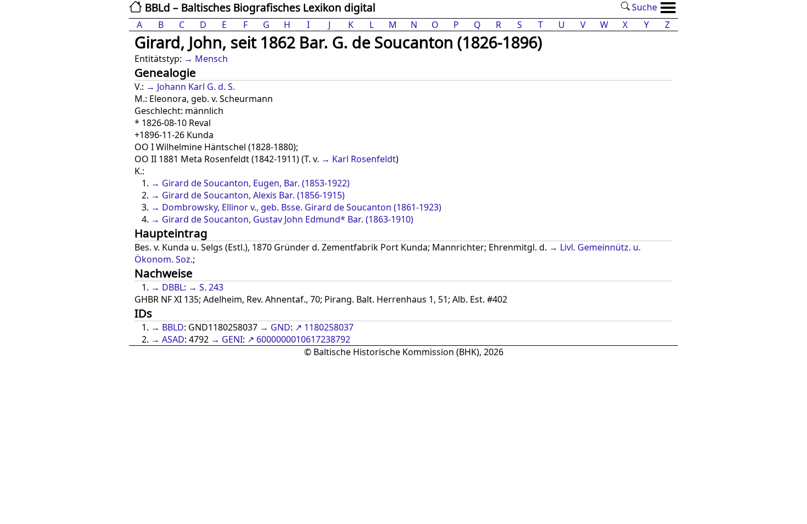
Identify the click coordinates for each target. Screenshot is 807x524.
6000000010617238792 (303, 339)
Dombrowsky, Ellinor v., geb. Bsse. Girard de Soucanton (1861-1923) (301, 207)
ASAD (173, 339)
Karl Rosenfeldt (364, 159)
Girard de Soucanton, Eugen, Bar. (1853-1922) (256, 183)
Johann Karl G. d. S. (196, 87)
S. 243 (211, 287)
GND (280, 327)
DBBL (173, 287)
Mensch (211, 59)
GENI (232, 339)
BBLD (173, 327)
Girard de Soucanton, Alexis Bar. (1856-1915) (253, 195)
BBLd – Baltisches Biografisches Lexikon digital (259, 7)
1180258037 (329, 327)
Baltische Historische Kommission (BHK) (396, 352)
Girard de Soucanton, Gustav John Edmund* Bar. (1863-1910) (287, 219)
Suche (643, 7)
